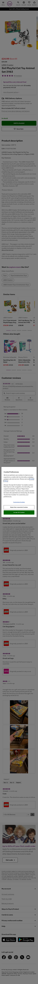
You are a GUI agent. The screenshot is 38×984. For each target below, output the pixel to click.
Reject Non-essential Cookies (19, 507)
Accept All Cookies (19, 512)
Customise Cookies (19, 502)
